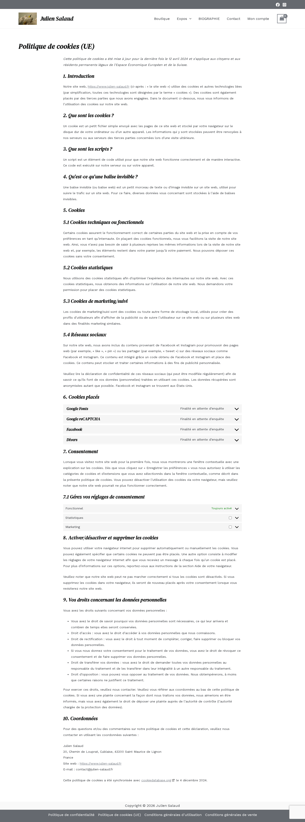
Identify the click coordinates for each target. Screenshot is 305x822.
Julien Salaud (56, 19)
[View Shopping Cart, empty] (281, 18)
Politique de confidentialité (71, 815)
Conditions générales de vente (231, 815)
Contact (233, 19)
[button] (189, 19)
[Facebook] (278, 5)
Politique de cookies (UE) (119, 815)
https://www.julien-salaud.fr (109, 86)
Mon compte (258, 19)
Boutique (162, 19)
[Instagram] (284, 5)
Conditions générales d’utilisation (173, 815)
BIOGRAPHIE (209, 19)
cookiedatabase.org (156, 780)
